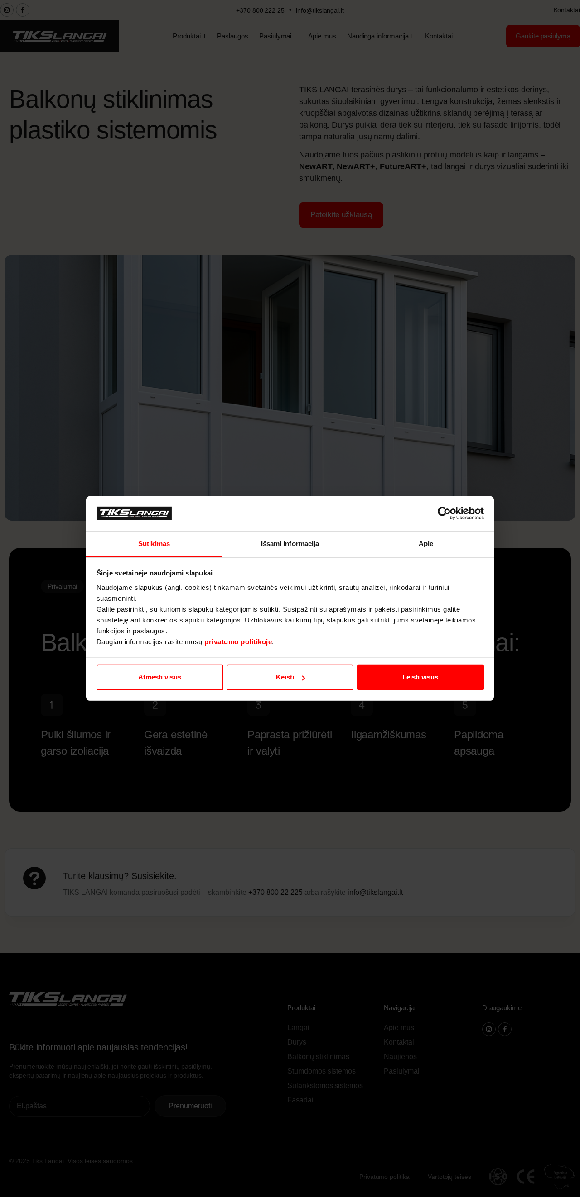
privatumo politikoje (238, 642)
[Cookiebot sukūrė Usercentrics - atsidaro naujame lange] (444, 513)
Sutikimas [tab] (154, 543)
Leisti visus (420, 677)
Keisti (285, 677)
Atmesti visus (159, 677)
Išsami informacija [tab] (290, 543)
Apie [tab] (426, 543)
